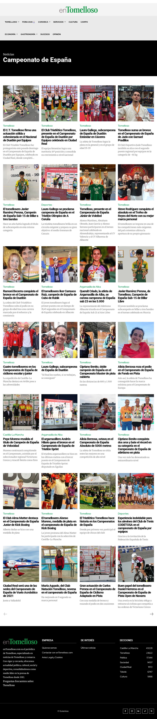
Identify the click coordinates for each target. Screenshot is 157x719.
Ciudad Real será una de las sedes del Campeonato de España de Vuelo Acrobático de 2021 (20, 591)
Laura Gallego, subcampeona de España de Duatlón (59, 368)
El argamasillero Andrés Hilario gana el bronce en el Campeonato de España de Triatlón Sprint (57, 444)
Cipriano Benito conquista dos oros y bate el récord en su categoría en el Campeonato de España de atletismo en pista (134, 445)
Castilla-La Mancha (13, 434)
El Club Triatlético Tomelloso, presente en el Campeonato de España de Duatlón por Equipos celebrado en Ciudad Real (59, 136)
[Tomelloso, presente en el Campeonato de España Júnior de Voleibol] (98, 182)
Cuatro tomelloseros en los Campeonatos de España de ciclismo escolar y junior (20, 370)
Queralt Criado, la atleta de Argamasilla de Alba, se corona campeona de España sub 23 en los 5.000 (97, 296)
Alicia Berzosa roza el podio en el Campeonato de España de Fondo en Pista (136, 370)
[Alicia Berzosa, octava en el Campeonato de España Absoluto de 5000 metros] (98, 412)
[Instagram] (131, 711)
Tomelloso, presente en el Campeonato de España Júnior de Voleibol (95, 212)
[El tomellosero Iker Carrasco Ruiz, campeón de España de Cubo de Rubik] (59, 264)
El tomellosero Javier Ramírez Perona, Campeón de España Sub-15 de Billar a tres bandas (20, 214)
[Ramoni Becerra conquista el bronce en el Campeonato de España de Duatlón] (21, 264)
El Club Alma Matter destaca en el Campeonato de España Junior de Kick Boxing (21, 521)
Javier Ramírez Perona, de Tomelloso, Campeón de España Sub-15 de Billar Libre (134, 296)
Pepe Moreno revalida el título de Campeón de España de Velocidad (21, 442)
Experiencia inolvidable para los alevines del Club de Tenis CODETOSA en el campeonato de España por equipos (135, 524)
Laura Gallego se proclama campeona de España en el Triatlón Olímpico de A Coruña (57, 214)
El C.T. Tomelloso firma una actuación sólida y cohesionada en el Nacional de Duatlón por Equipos (19, 135)
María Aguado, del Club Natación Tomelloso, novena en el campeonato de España (59, 589)
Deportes (46, 204)
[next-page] (151, 614)
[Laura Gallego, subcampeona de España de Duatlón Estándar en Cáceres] (98, 103)
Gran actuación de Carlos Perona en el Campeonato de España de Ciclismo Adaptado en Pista (97, 591)
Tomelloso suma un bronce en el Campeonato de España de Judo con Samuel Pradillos (136, 135)
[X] (151, 711)
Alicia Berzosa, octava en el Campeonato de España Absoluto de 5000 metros (96, 442)
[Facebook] (125, 711)
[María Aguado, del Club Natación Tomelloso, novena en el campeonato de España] (59, 564)
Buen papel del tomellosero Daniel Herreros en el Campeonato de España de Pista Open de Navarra (134, 591)
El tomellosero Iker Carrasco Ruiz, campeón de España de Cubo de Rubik (59, 294)
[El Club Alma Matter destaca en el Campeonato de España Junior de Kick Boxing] (21, 491)
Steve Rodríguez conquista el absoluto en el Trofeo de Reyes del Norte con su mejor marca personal (136, 214)
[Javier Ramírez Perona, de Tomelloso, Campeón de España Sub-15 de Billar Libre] (136, 264)
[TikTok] (144, 711)
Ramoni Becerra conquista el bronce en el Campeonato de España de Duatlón (20, 294)
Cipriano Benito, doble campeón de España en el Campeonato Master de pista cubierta (97, 372)
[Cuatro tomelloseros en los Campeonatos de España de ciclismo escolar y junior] (21, 340)
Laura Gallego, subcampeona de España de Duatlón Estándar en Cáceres (97, 133)
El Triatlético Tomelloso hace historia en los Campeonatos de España (97, 521)
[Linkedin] (138, 711)
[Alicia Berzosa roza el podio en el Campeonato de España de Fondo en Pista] (136, 340)
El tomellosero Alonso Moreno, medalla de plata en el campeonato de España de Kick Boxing (59, 523)
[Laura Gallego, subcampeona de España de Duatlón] (59, 340)
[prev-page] (5, 614)
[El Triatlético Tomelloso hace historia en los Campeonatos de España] (98, 491)
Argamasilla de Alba (90, 286)
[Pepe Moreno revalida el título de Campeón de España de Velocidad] (21, 412)
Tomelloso (8, 125)
